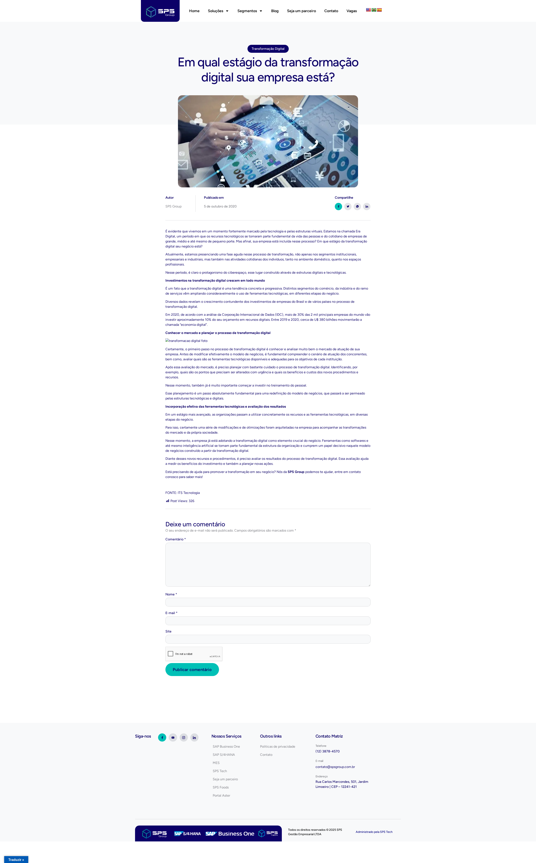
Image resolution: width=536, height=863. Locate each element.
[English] (368, 10)
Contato (331, 11)
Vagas (352, 11)
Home (194, 11)
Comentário (175, 539)
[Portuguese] (373, 10)
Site (168, 631)
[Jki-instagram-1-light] (184, 737)
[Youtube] (173, 737)
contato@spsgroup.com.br (335, 767)
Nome (171, 594)
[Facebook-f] (162, 737)
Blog (275, 11)
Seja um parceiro (301, 11)
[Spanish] (379, 10)
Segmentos (247, 11)
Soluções (215, 11)
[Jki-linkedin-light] (194, 737)
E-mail (171, 613)
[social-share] (338, 206)
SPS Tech (386, 832)
